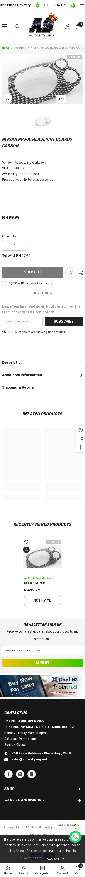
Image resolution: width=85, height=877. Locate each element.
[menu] (4, 26)
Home (5, 47)
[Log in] (67, 26)
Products (20, 47)
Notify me (42, 600)
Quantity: (9, 236)
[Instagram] (20, 774)
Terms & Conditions (38, 283)
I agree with (16, 283)
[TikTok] (31, 774)
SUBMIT (42, 663)
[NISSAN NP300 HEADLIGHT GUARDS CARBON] (42, 556)
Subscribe (64, 321)
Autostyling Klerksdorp (31, 162)
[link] (21, 489)
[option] (42, 79)
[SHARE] (79, 273)
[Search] (17, 26)
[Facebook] (8, 774)
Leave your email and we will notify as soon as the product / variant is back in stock (41, 309)
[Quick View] (26, 550)
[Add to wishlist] (70, 272)
